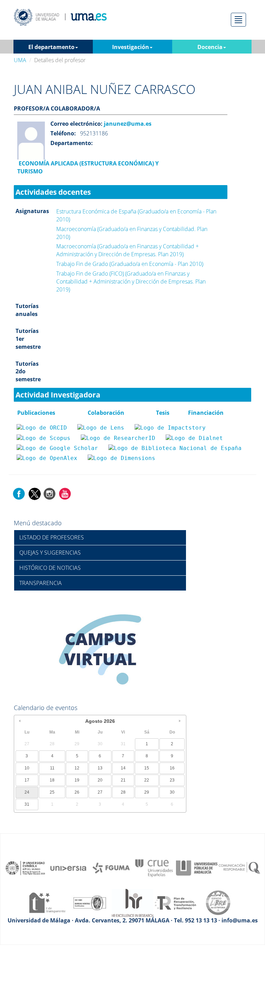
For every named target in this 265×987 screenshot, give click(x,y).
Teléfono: (63, 133)
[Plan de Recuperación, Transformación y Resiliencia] (175, 902)
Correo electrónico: (76, 123)
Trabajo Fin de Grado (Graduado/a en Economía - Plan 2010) (129, 264)
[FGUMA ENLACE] (111, 867)
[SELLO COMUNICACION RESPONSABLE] (239, 867)
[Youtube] (65, 493)
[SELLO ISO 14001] (89, 902)
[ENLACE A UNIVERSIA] (68, 867)
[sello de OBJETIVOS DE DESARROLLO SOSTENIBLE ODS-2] (25, 867)
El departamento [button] (51, 47)
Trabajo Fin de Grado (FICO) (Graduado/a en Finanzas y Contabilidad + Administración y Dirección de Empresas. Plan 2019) (131, 281)
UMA (20, 60)
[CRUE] (154, 867)
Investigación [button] (130, 47)
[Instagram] (50, 493)
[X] (34, 493)
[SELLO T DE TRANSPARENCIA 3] (47, 902)
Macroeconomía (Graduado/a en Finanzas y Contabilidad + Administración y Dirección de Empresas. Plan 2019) (127, 250)
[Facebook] (19, 493)
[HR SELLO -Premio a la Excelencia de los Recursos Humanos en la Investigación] (132, 902)
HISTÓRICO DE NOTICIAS (50, 568)
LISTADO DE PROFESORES (51, 537)
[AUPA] (196, 867)
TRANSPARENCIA (40, 583)
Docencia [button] (210, 47)
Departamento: (71, 143)
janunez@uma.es (126, 123)
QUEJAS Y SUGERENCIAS (50, 552)
